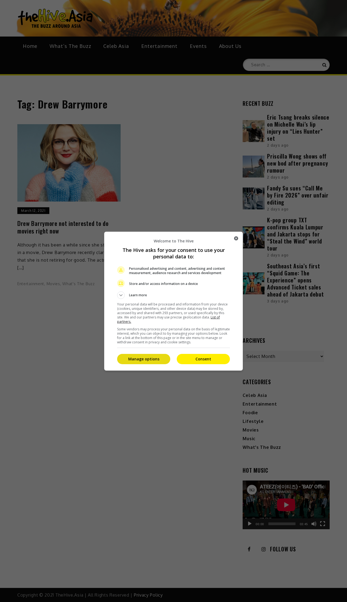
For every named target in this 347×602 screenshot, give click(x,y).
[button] (173, 295)
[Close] (236, 238)
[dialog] (173, 301)
